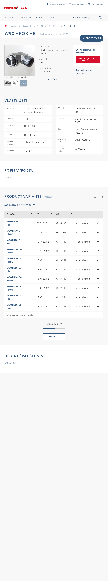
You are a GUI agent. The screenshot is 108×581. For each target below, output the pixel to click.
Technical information (31, 17)
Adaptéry (13, 26)
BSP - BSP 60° (53, 26)
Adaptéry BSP (27, 26)
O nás (51, 17)
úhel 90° (40, 26)
